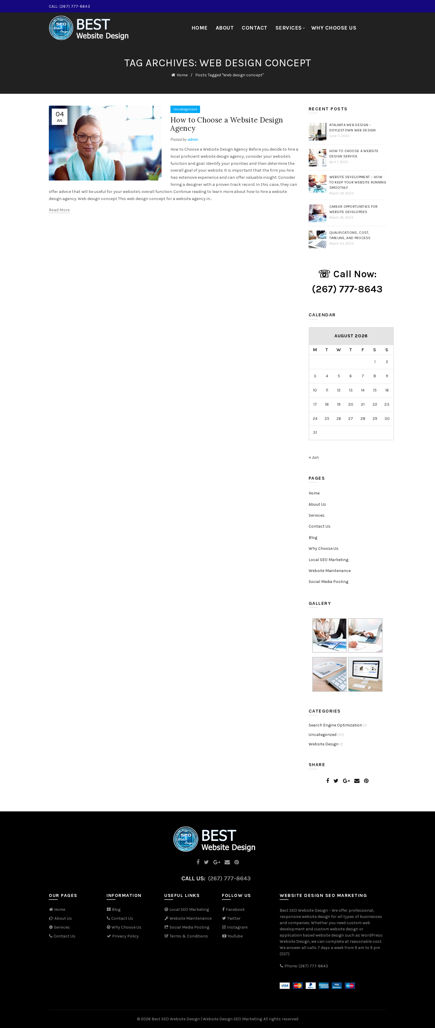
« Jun (314, 457)
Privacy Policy (125, 936)
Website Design (324, 744)
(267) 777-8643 (229, 878)
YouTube (235, 936)
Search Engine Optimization (335, 725)
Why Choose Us (334, 28)
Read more (59, 209)
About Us (317, 504)
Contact (255, 28)
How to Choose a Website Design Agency (226, 124)
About (225, 28)
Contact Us (320, 526)
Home (199, 28)
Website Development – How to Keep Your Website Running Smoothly (357, 182)
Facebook (235, 909)
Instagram (237, 927)
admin (193, 139)
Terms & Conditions (188, 936)
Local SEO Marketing (328, 559)
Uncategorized (185, 109)
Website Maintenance (330, 570)
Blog (313, 537)
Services (289, 28)
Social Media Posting (328, 581)
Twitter (234, 918)
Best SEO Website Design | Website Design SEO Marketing (207, 1018)
